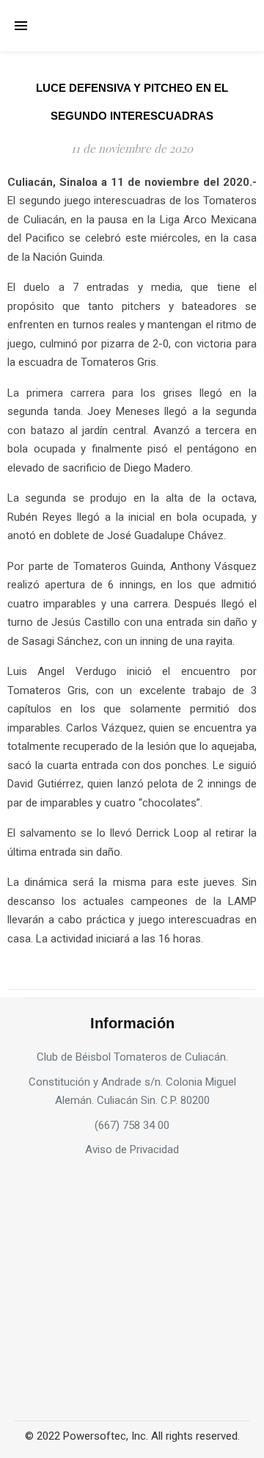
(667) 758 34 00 (132, 1125)
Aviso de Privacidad (132, 1149)
